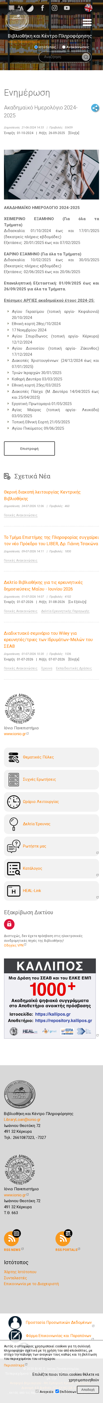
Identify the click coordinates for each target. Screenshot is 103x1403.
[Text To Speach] (12, 7)
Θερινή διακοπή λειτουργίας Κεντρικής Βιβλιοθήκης (42, 495)
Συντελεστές (15, 1278)
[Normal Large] (21, 7)
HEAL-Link (32, 890)
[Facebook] (44, 8)
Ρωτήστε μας (34, 846)
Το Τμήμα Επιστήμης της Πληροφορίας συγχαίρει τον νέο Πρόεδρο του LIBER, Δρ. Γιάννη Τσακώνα (51, 541)
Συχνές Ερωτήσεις (39, 779)
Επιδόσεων (68, 1392)
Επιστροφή (29, 448)
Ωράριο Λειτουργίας (41, 801)
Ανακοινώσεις (78, 47)
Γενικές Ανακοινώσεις (21, 515)
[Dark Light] (30, 7)
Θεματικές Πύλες (38, 757)
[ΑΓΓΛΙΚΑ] (88, 7)
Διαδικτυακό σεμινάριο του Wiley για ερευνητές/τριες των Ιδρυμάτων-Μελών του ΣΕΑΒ (48, 640)
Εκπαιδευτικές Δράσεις (74, 668)
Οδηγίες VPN (14, 945)
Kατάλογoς (32, 868)
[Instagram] (56, 8)
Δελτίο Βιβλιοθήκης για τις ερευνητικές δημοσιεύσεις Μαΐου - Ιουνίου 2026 (43, 586)
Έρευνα (46, 668)
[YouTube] (68, 8)
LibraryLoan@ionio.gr (22, 1119)
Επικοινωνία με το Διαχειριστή (31, 1283)
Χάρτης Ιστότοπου (20, 1271)
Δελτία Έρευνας (36, 824)
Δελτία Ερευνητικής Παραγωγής (65, 611)
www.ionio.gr (15, 733)
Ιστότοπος (47, 47)
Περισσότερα (14, 1365)
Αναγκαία (46, 1392)
